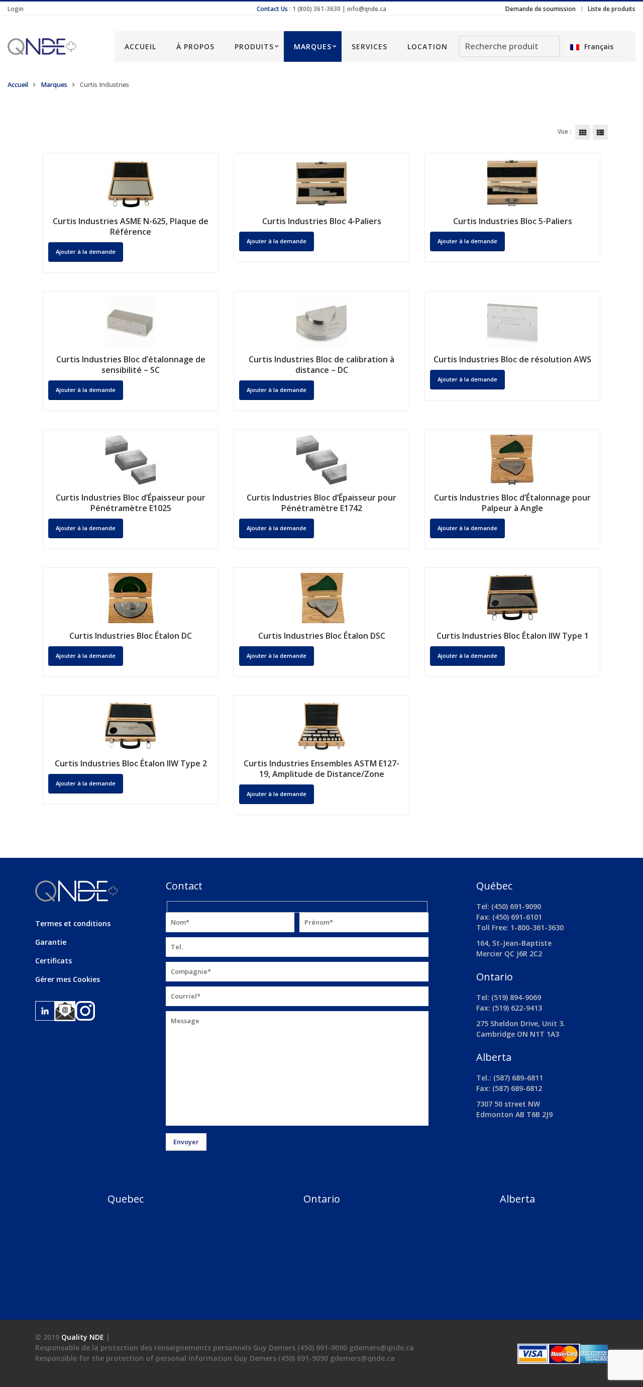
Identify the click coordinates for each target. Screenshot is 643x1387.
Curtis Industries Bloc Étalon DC (130, 635)
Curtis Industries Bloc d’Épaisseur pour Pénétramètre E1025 (130, 503)
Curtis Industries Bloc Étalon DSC (321, 635)
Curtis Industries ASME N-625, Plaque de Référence (130, 226)
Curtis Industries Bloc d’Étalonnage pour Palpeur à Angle (512, 503)
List (600, 132)
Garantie (50, 942)
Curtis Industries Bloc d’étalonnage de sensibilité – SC (130, 364)
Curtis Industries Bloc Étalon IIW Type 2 (131, 763)
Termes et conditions (73, 923)
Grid (582, 132)
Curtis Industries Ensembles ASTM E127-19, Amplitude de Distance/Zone (321, 768)
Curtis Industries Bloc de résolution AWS (512, 359)
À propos (195, 46)
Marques (313, 46)
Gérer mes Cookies (67, 979)
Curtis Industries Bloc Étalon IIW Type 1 (513, 635)
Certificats (53, 960)
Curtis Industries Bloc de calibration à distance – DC (321, 364)
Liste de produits (611, 9)
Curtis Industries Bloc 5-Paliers (512, 221)
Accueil (140, 46)
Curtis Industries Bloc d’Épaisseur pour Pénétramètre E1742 (321, 503)
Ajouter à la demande (86, 251)
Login (16, 9)
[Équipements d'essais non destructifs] (53, 46)
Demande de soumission (540, 9)
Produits (254, 46)
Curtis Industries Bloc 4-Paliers (321, 221)
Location (427, 46)
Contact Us (272, 9)
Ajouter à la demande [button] (86, 528)
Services (369, 46)
